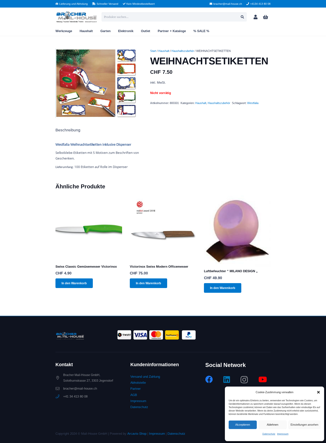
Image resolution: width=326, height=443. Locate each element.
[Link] (256, 16)
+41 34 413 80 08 (75, 396)
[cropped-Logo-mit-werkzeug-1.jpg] (76, 17)
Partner (135, 389)
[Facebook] (209, 379)
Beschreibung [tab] (67, 130)
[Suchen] (242, 17)
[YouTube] (262, 379)
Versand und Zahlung (145, 376)
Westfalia (252, 103)
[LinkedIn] (226, 379)
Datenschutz (268, 434)
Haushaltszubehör (182, 50)
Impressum (282, 434)
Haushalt (163, 50)
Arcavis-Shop (136, 433)
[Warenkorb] (266, 17)
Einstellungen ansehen (304, 424)
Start (153, 50)
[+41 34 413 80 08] (59, 396)
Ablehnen (272, 424)
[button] (318, 392)
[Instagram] (244, 380)
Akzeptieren (242, 424)
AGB (133, 395)
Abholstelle (138, 382)
